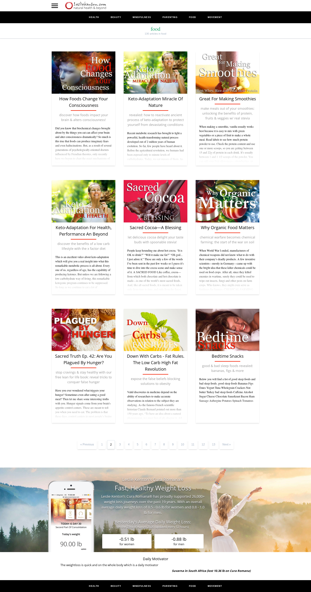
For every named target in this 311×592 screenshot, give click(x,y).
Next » (226, 444)
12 (203, 444)
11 (192, 444)
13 (213, 444)
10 (182, 444)
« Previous (87, 444)
